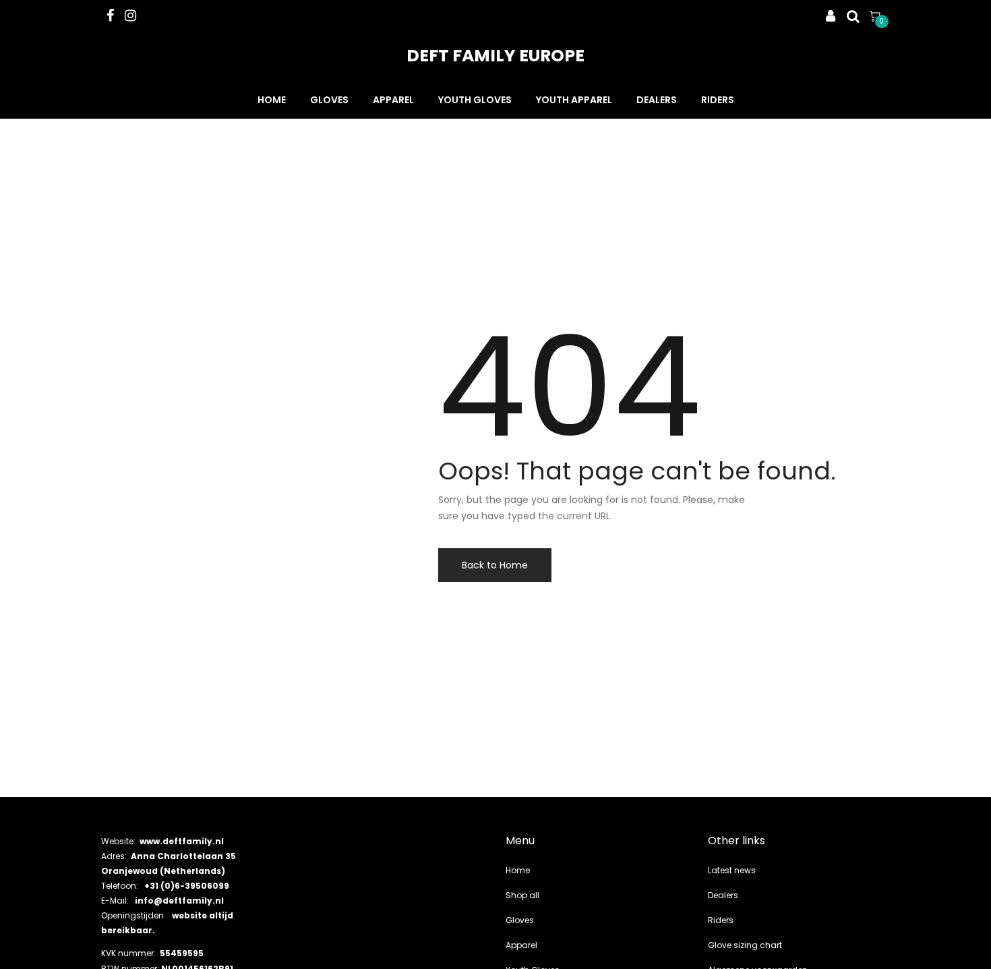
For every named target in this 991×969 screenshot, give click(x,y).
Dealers (656, 100)
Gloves (329, 100)
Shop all (522, 895)
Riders (717, 100)
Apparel (393, 100)
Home (272, 100)
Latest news (732, 870)
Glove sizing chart (745, 945)
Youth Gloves (475, 100)
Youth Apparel (574, 100)
